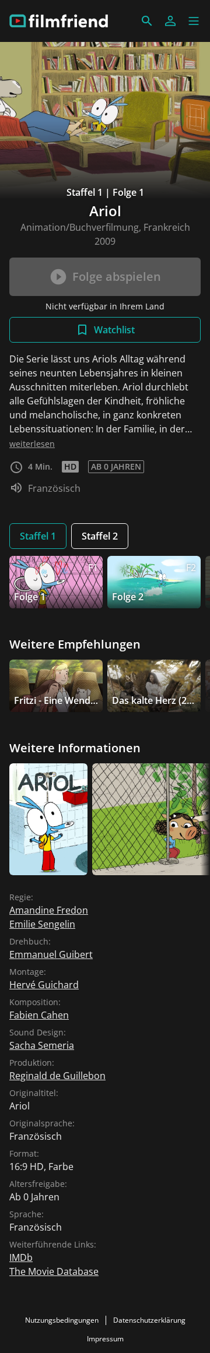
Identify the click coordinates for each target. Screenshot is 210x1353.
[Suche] (147, 21)
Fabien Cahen (39, 1015)
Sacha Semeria (41, 1045)
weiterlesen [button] (32, 443)
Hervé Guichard (44, 984)
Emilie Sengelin (42, 924)
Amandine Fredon (48, 910)
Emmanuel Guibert (51, 954)
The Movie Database (54, 1271)
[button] (193, 21)
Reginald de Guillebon (57, 1075)
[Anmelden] (170, 21)
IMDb (21, 1257)
